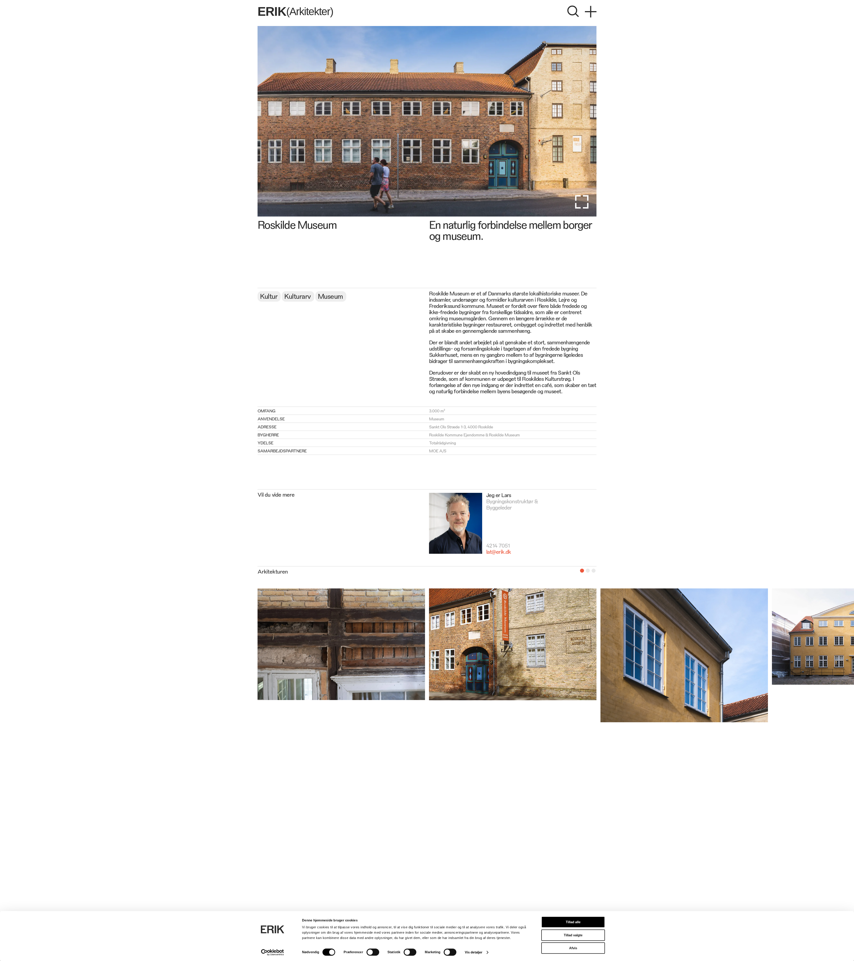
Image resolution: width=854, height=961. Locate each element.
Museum (330, 296)
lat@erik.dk (498, 551)
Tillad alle (573, 922)
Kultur (268, 296)
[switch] (373, 952)
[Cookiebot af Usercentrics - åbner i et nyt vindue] (272, 952)
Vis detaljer (473, 952)
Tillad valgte (573, 935)
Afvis (573, 948)
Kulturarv (297, 296)
